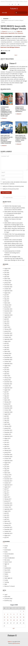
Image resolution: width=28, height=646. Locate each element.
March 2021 (7, 400)
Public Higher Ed (8, 578)
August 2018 (7, 462)
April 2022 (6, 373)
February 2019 (7, 450)
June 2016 (6, 515)
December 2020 (8, 406)
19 (10, 620)
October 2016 (7, 507)
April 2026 (6, 276)
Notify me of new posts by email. (11, 189)
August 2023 (7, 341)
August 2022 (7, 365)
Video (5, 584)
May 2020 (6, 420)
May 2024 (6, 323)
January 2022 (7, 379)
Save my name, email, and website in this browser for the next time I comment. (14, 182)
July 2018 (6, 464)
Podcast (6, 576)
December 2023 (8, 333)
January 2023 (7, 355)
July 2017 (6, 489)
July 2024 (6, 319)
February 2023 (7, 353)
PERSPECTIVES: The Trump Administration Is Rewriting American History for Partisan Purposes (14, 235)
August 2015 (7, 535)
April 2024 (6, 325)
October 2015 (7, 531)
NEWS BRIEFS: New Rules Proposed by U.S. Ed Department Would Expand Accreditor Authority (13, 213)
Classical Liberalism (9, 554)
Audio (5, 547)
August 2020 (7, 414)
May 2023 (6, 347)
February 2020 (7, 426)
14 (17, 617)
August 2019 (7, 438)
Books (5, 552)
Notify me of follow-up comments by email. (13, 186)
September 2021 (8, 387)
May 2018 (6, 468)
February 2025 (7, 305)
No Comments (19, 33)
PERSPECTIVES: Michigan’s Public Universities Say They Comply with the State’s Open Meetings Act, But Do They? (14, 258)
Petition (6, 574)
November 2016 (8, 505)
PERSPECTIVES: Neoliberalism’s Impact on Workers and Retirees (20, 109)
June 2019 (6, 442)
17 (4, 620)
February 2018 (7, 474)
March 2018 (7, 472)
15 (20, 617)
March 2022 (7, 375)
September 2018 (8, 460)
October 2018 (7, 458)
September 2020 (8, 412)
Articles (6, 545)
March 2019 (7, 448)
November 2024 (8, 311)
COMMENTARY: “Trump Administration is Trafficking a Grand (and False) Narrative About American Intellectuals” (6, 111)
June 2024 (6, 321)
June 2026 (6, 272)
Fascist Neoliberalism (9, 558)
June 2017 (6, 491)
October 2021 (7, 385)
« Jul (13, 628)
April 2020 (6, 422)
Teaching (6, 582)
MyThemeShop (16, 643)
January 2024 (7, 331)
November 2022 (8, 359)
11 (7, 617)
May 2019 (6, 444)
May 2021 (6, 396)
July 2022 (6, 367)
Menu (3, 12)
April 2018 (6, 470)
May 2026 (6, 274)
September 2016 (8, 509)
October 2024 (7, 313)
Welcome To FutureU (9, 586)
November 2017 (8, 481)
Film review (7, 560)
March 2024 (7, 327)
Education (6, 556)
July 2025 (6, 294)
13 (14, 617)
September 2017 (8, 485)
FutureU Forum (8, 562)
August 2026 (7, 268)
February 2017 (7, 499)
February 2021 (7, 402)
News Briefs (11, 33)
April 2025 (6, 301)
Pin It (16, 55)
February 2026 (7, 280)
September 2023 (8, 339)
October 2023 (7, 337)
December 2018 (8, 454)
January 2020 (7, 428)
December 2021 (8, 381)
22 (20, 620)
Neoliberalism (4, 33)
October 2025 (7, 288)
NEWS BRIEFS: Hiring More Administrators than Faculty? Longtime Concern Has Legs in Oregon (14, 230)
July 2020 (6, 416)
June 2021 (6, 394)
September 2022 (8, 363)
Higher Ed (5, 18)
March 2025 (7, 303)
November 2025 (8, 286)
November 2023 (8, 335)
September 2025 (8, 290)
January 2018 (7, 476)
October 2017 (7, 483)
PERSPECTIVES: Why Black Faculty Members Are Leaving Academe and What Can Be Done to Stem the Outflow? (14, 207)
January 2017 (7, 501)
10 (4, 617)
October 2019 (7, 434)
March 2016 (7, 521)
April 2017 (6, 495)
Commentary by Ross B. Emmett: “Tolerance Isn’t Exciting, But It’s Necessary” (12, 252)
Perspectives (7, 572)
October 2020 (7, 410)
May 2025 (6, 299)
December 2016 (8, 503)
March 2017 (7, 497)
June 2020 (6, 418)
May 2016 (6, 517)
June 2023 (6, 345)
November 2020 (8, 408)
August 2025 (7, 292)
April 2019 (6, 446)
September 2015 (8, 533)
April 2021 (6, 398)
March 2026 (7, 278)
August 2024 (7, 317)
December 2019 (8, 430)
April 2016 (6, 519)
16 (23, 617)
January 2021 (7, 404)
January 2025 (7, 307)
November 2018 (8, 456)
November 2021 (8, 383)
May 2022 (6, 371)
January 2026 (7, 282)
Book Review (7, 550)
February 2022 (7, 377)
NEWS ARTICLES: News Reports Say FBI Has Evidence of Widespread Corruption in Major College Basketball (7, 139)
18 (7, 620)
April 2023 (6, 349)
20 (14, 620)
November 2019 (8, 432)
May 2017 (6, 493)
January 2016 (7, 525)
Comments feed (8, 598)
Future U (14, 8)
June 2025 (6, 296)
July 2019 (6, 440)
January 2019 (7, 452)
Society (6, 580)
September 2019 (8, 436)
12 (10, 617)
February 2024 (7, 329)
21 (17, 620)
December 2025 (8, 284)
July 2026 (6, 270)
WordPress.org (7, 600)
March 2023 (7, 351)
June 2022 (6, 369)
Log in (5, 594)
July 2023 (6, 343)
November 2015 (8, 529)
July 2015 (6, 537)
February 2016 (7, 523)
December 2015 (8, 527)
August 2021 (7, 390)
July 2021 (6, 392)
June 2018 (6, 466)
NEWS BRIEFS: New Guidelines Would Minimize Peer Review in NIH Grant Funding (13, 219)
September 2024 (8, 315)
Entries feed (7, 596)
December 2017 (8, 479)
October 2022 (7, 361)
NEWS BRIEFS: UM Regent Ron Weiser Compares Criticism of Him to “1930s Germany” (20, 138)
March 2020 (7, 424)
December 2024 (8, 309)
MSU (5, 566)
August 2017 (7, 487)
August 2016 (7, 511)
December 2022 (8, 357)
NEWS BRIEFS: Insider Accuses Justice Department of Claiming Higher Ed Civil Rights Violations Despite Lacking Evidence (14, 224)
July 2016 (6, 513)
